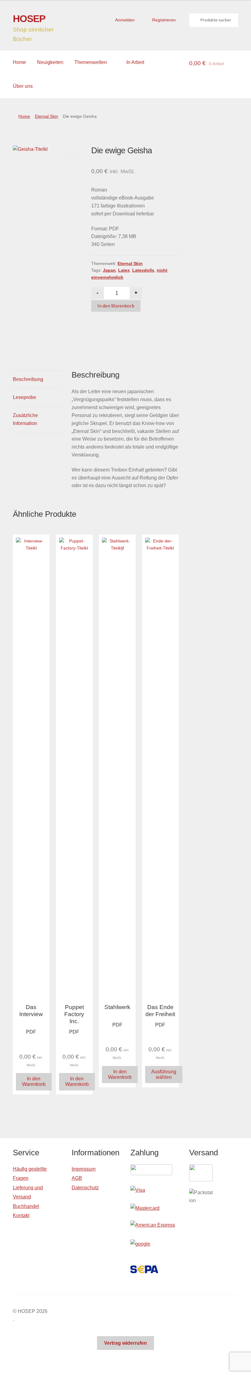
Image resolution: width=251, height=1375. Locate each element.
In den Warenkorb (115, 306)
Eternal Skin (46, 116)
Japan (109, 270)
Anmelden (125, 19)
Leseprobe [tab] (24, 397)
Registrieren (164, 19)
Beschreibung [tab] (28, 379)
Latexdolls (143, 270)
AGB (77, 1178)
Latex (124, 270)
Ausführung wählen (163, 1074)
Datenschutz (85, 1187)
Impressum (84, 1169)
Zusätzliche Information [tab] (25, 419)
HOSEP (29, 18)
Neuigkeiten (50, 62)
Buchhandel (26, 1206)
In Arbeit (135, 62)
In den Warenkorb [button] (34, 1081)
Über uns (23, 86)
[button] (72, 154)
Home (19, 62)
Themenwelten (90, 62)
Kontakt (21, 1215)
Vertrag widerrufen (125, 1343)
